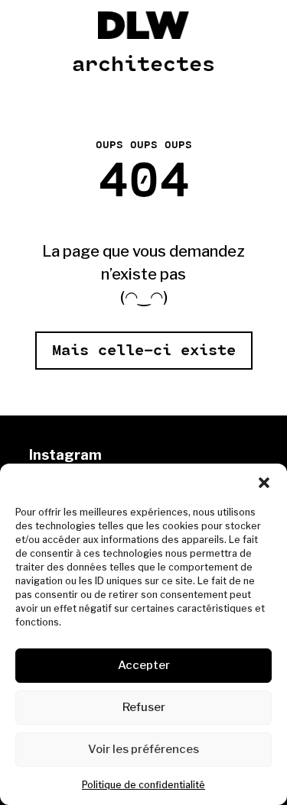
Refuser (143, 707)
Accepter (144, 665)
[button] (264, 482)
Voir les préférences (143, 749)
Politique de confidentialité (143, 784)
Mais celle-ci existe (144, 350)
